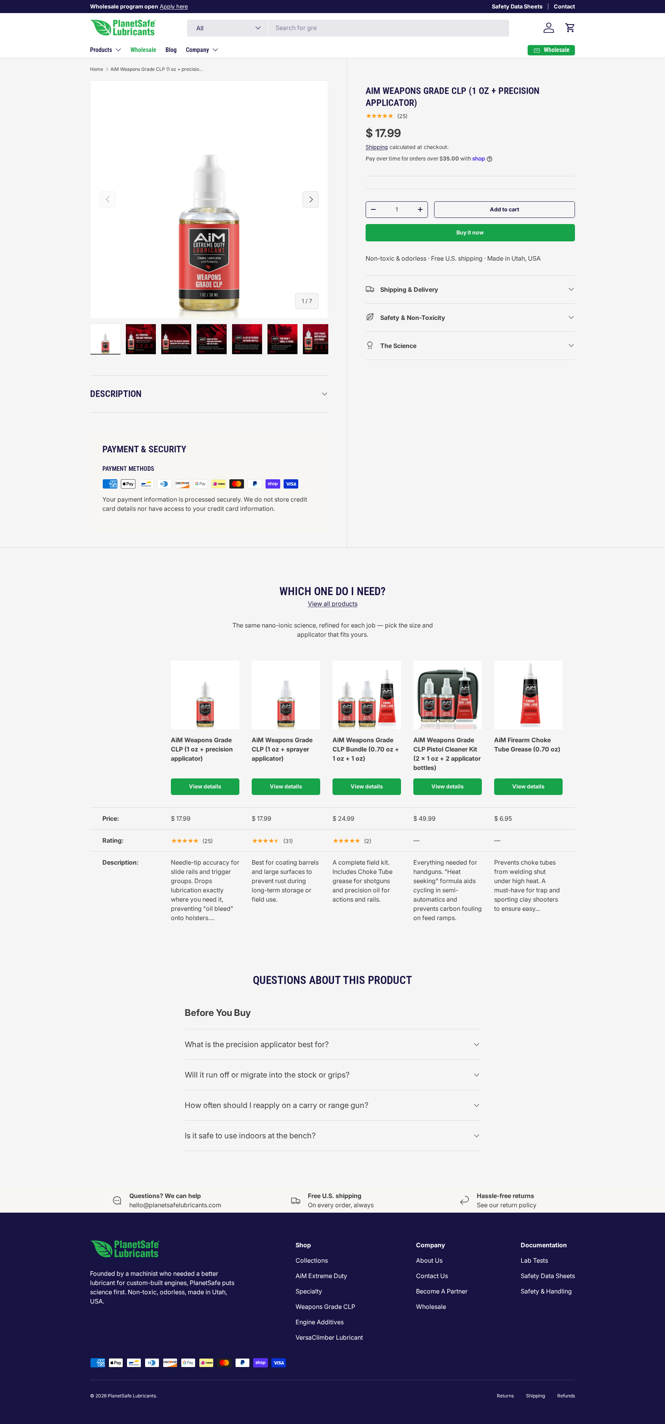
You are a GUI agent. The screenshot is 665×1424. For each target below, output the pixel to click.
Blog (171, 50)
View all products (333, 603)
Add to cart (504, 209)
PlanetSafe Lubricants (132, 1396)
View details (205, 786)
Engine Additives (320, 1322)
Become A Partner (442, 1291)
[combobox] (348, 27)
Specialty (309, 1291)
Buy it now (470, 232)
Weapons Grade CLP (325, 1306)
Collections (312, 1260)
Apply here (174, 6)
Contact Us (432, 1276)
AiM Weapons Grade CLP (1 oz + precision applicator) (156, 69)
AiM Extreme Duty (321, 1276)
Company (197, 50)
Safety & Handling (546, 1291)
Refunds (566, 1396)
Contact (564, 6)
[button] (570, 27)
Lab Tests (534, 1260)
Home (96, 69)
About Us (429, 1260)
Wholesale (143, 50)
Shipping (377, 146)
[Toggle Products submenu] (118, 49)
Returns (505, 1396)
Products (101, 50)
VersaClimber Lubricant (329, 1337)
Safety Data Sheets (517, 6)
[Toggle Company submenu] (215, 49)
